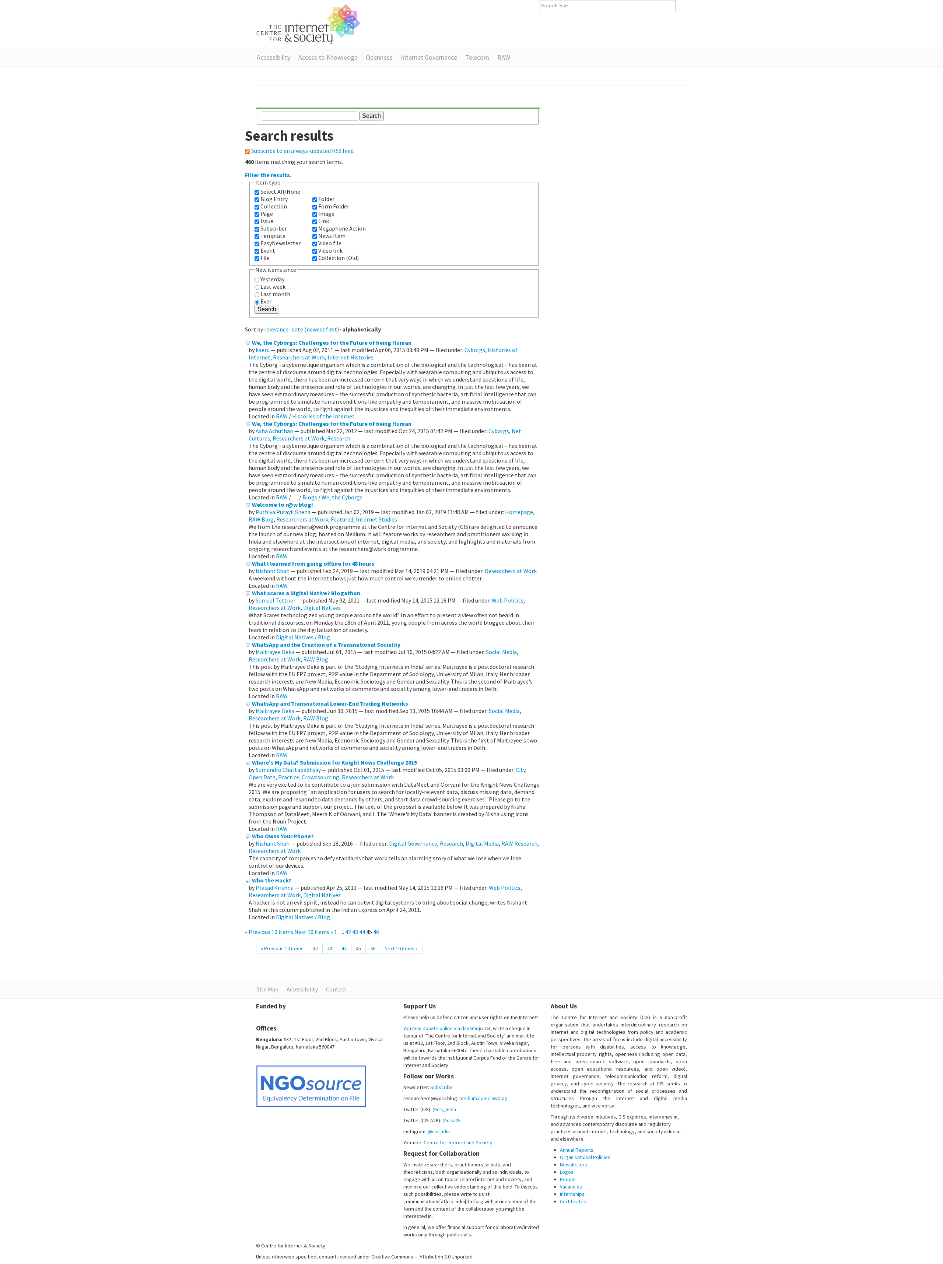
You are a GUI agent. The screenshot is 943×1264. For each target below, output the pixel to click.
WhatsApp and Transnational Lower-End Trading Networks (330, 703)
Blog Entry (274, 199)
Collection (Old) (338, 257)
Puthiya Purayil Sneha (283, 512)
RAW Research (519, 843)
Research (338, 438)
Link (323, 221)
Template (272, 235)
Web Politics (507, 600)
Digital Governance (413, 843)
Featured (342, 519)
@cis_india (444, 1109)
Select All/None (280, 191)
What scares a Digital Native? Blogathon (306, 593)
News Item (332, 235)
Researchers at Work (299, 357)
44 (362, 931)
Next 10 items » (314, 931)
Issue (266, 221)
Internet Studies (376, 519)
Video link (330, 250)
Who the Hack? (271, 880)
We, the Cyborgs (342, 497)
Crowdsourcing (320, 777)
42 (348, 931)
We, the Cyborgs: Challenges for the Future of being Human (331, 342)
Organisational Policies (585, 1157)
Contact (336, 989)
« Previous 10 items (269, 931)
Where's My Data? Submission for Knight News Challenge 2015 (334, 762)
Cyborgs (475, 350)
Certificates (573, 1201)
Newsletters (573, 1164)
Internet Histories (350, 357)
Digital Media (482, 843)
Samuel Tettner (275, 600)
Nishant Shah (273, 571)
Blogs (309, 497)
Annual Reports (576, 1150)
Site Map (267, 989)
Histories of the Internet (323, 416)
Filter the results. (268, 175)
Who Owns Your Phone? (283, 836)
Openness (379, 57)
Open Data (262, 777)
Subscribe (441, 1087)
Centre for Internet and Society (458, 1142)
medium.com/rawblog (483, 1098)
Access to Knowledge (328, 57)
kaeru (263, 350)
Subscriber (273, 228)
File (265, 257)
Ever (265, 301)
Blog (324, 637)
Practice (288, 777)
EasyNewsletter (280, 243)
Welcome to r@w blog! (282, 504)
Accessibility (273, 57)
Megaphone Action (342, 228)
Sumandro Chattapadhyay (288, 769)
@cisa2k (451, 1120)
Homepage (519, 512)
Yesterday (272, 279)
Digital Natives (322, 607)
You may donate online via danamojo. (443, 1028)
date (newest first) (315, 329)
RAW (503, 57)
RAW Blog (261, 519)
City (520, 769)
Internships (572, 1194)
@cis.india (439, 1131)
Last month (275, 294)
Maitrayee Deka (275, 652)
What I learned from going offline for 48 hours (313, 563)
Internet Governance (429, 57)
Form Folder (333, 206)
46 (376, 931)
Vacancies (571, 1186)
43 (355, 931)
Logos (567, 1172)
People (568, 1179)
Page (266, 213)
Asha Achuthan (274, 431)
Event (267, 250)
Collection (273, 206)
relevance (276, 329)
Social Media (501, 652)
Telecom (477, 57)
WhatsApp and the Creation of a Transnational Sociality (326, 644)
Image (326, 213)
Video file (329, 243)
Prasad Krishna (275, 887)
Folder (326, 199)
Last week (272, 286)
